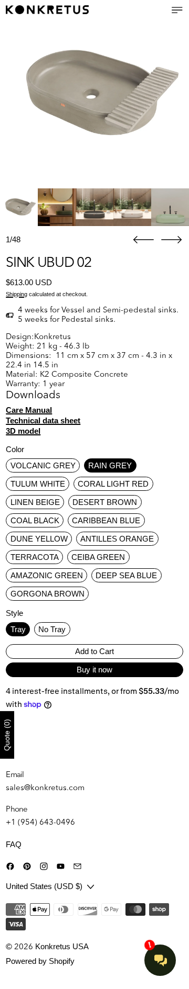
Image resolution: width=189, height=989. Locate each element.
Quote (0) (7, 735)
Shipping (16, 294)
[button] (94, 94)
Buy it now (94, 669)
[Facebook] (10, 866)
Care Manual (29, 410)
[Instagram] (43, 866)
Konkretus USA (62, 946)
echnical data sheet (43, 420)
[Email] (77, 866)
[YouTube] (60, 866)
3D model (23, 430)
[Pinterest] (27, 866)
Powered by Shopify (40, 961)
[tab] (19, 207)
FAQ (14, 844)
